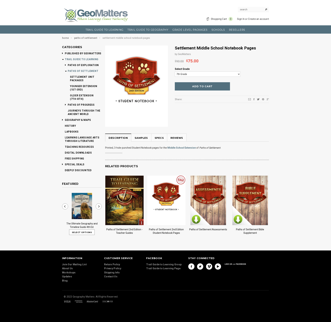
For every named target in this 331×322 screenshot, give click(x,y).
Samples (141, 137)
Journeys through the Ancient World (84, 112)
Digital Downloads (78, 152)
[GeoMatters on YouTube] (218, 266)
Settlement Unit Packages (82, 79)
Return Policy (112, 264)
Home (65, 38)
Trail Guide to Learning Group (164, 264)
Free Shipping (74, 158)
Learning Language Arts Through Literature (82, 139)
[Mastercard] (92, 301)
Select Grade (182, 69)
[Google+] (268, 99)
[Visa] (67, 301)
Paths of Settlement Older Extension (208, 231)
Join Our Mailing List (74, 264)
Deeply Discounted (78, 170)
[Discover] (107, 301)
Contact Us (110, 276)
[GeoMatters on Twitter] (200, 266)
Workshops (69, 272)
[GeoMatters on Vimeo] (209, 266)
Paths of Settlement (85, 38)
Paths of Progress (81, 104)
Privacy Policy (112, 268)
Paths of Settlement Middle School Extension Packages (250, 231)
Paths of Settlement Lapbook (124, 229)
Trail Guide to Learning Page (163, 268)
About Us (67, 268)
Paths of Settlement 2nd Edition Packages (166, 231)
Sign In (241, 19)
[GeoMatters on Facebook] (191, 266)
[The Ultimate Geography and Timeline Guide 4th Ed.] (82, 206)
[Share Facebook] (253, 99)
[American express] (78, 301)
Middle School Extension (181, 147)
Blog (65, 280)
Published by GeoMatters (83, 53)
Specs (159, 137)
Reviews (176, 137)
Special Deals (74, 164)
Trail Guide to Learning (81, 59)
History (70, 125)
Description (118, 137)
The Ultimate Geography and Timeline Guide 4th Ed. (82, 225)
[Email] (249, 99)
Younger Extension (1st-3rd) (83, 88)
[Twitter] (258, 99)
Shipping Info (112, 272)
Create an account (258, 19)
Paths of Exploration (83, 65)
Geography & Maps (78, 120)
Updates (67, 276)
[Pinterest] (263, 99)
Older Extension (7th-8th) (82, 97)
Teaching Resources (79, 146)
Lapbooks (72, 131)
